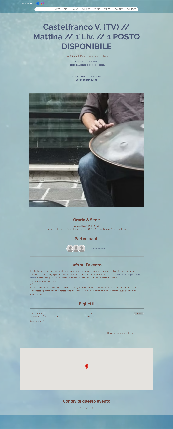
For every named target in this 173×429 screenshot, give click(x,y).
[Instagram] (43, 3)
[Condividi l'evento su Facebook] (80, 408)
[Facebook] (38, 3)
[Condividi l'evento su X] (86, 408)
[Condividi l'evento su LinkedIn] (93, 408)
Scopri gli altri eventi (86, 80)
